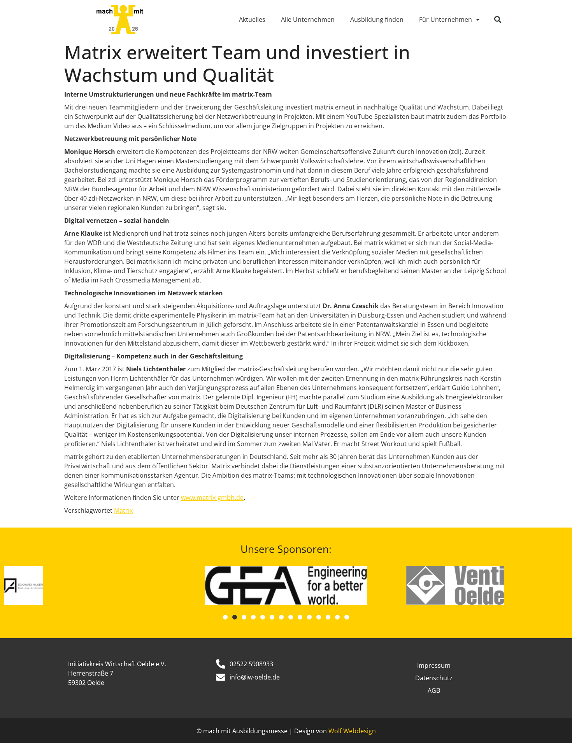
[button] (498, 19)
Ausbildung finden (377, 19)
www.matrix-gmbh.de (212, 497)
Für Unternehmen (445, 19)
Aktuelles (252, 19)
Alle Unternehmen (308, 19)
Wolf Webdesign (352, 731)
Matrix (123, 510)
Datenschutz (434, 678)
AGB (434, 690)
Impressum (434, 665)
